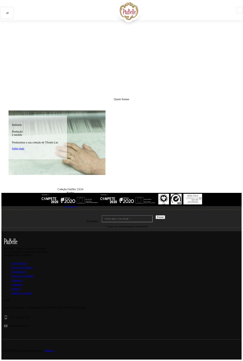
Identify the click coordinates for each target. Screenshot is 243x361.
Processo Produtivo (22, 267)
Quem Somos (19, 263)
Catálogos (16, 284)
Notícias (15, 288)
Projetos (110, 8)
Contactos (26, 33)
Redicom (49, 350)
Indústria (105, 8)
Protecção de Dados (22, 276)
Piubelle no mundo (21, 293)
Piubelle (100, 8)
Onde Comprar (21, 33)
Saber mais (18, 148)
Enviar (160, 217)
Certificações (18, 271)
